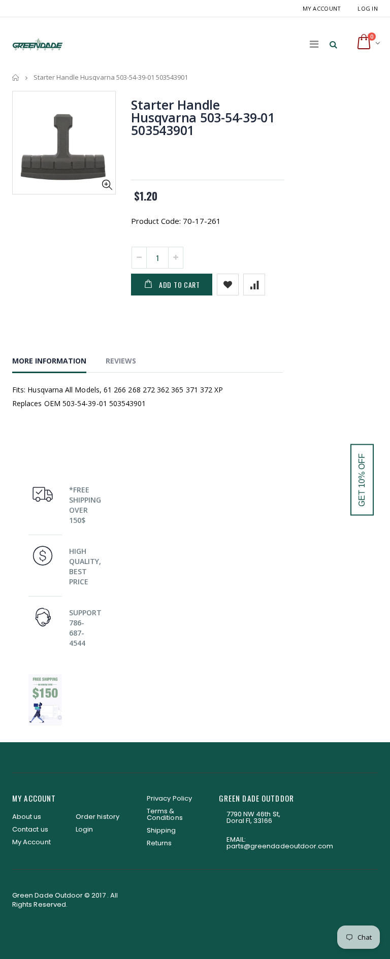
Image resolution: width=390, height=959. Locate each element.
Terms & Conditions (165, 814)
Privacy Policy (169, 798)
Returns (159, 843)
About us (27, 816)
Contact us (30, 829)
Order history (97, 816)
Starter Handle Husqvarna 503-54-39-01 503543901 (203, 117)
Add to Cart (179, 284)
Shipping (161, 830)
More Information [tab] (49, 361)
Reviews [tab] (121, 361)
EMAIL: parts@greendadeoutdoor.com (280, 843)
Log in (368, 8)
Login (84, 829)
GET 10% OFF (362, 479)
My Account (322, 8)
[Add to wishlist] (228, 284)
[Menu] (314, 44)
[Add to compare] (254, 284)
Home (16, 77)
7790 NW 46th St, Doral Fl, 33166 (253, 817)
